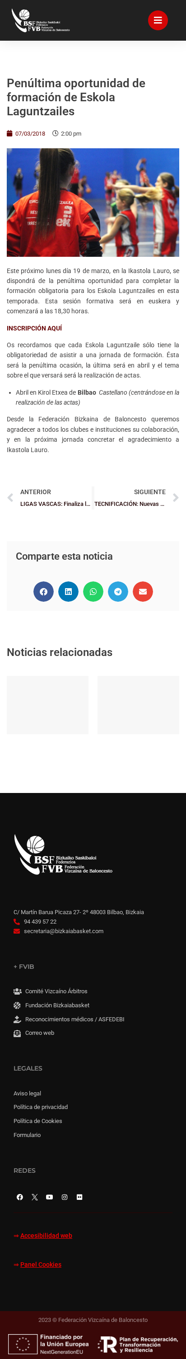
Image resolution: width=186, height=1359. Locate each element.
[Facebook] (20, 1197)
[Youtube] (49, 1197)
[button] (43, 591)
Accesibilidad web (46, 1236)
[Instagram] (64, 1197)
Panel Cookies (40, 1265)
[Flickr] (79, 1197)
